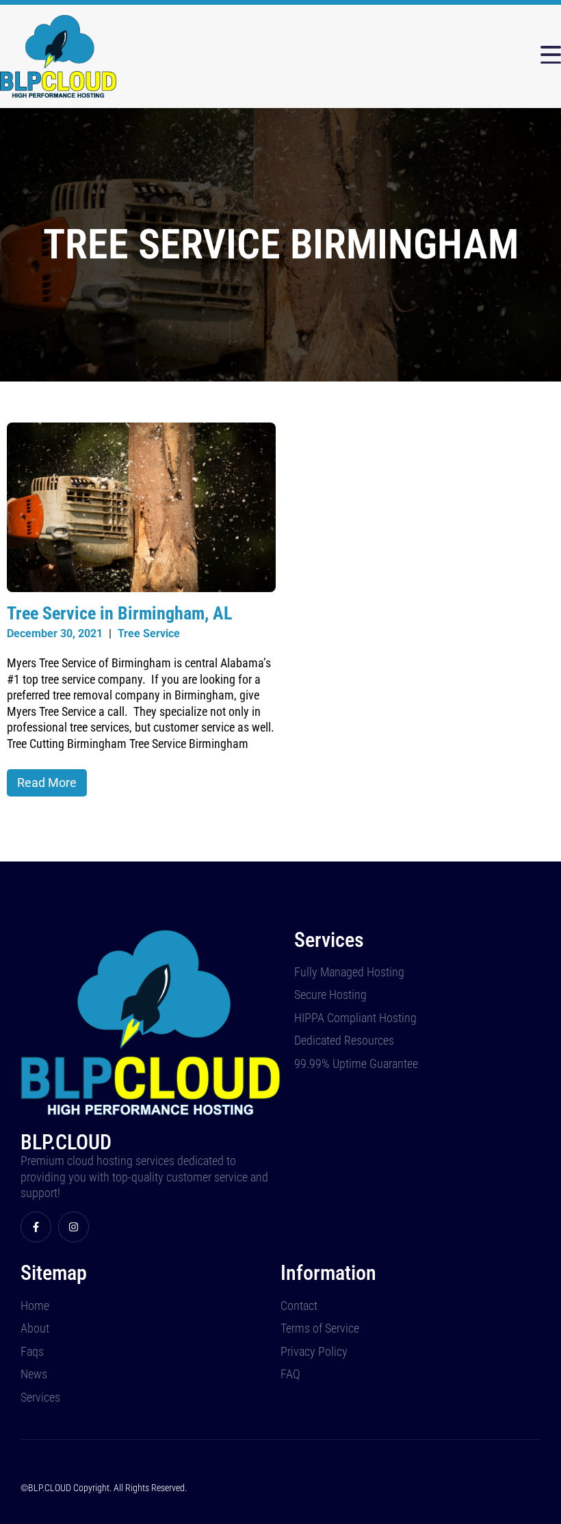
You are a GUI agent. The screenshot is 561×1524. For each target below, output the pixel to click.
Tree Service (149, 633)
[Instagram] (73, 1227)
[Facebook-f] (36, 1227)
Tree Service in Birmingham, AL (119, 613)
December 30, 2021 (55, 633)
